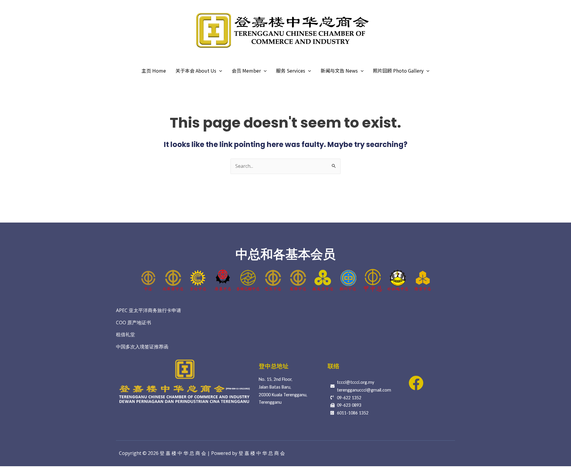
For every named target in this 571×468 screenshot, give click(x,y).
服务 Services (290, 70)
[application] (219, 70)
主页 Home (154, 70)
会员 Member (246, 70)
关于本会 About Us (195, 70)
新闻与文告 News (339, 70)
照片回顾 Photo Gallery (398, 70)
